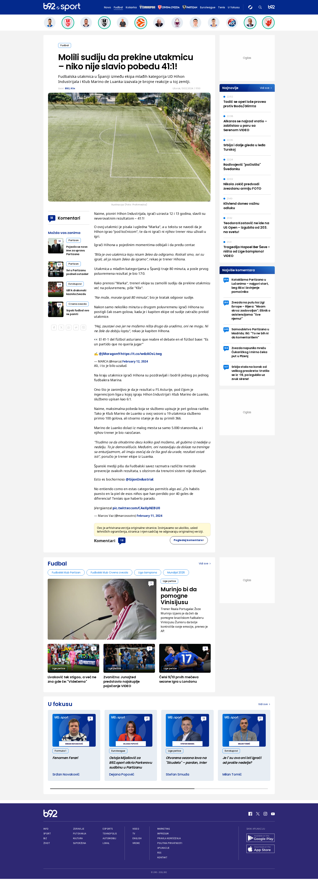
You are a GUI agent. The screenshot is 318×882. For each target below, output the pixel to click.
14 (59, 284)
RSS (159, 852)
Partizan (73, 240)
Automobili (109, 838)
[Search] (260, 7)
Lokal (106, 843)
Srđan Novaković (66, 774)
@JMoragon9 (109, 353)
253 (226, 302)
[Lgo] (271, 7)
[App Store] (260, 849)
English (137, 838)
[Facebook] (250, 814)
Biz (45, 838)
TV (133, 833)
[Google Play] (260, 838)
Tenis (221, 7)
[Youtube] (273, 814)
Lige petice (169, 581)
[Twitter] (258, 814)
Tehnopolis (110, 833)
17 (147, 718)
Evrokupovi (75, 284)
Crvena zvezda (77, 304)
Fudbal (118, 7)
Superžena (79, 843)
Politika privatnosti (169, 843)
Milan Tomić (232, 774)
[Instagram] (265, 814)
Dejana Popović (121, 774)
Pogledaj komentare (188, 540)
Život (46, 843)
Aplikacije (163, 847)
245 (226, 329)
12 (204, 718)
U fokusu (234, 7)
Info (46, 828)
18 (121, 540)
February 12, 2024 (135, 361)
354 (226, 279)
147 (226, 366)
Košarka (131, 7)
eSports (108, 828)
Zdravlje (78, 828)
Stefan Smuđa (177, 774)
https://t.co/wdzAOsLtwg (141, 353)
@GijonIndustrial (139, 479)
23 (59, 304)
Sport (47, 833)
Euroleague (207, 7)
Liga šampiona (147, 572)
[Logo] (61, 7)
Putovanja (79, 833)
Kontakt (162, 857)
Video (135, 828)
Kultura (78, 838)
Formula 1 (60, 751)
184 (226, 348)
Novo (107, 7)
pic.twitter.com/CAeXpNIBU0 (136, 508)
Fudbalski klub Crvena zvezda (109, 572)
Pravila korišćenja (169, 838)
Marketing (163, 828)
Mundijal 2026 (176, 572)
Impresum (163, 833)
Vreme (136, 843)
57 (59, 264)
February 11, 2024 (149, 516)
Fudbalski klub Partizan (66, 572)
